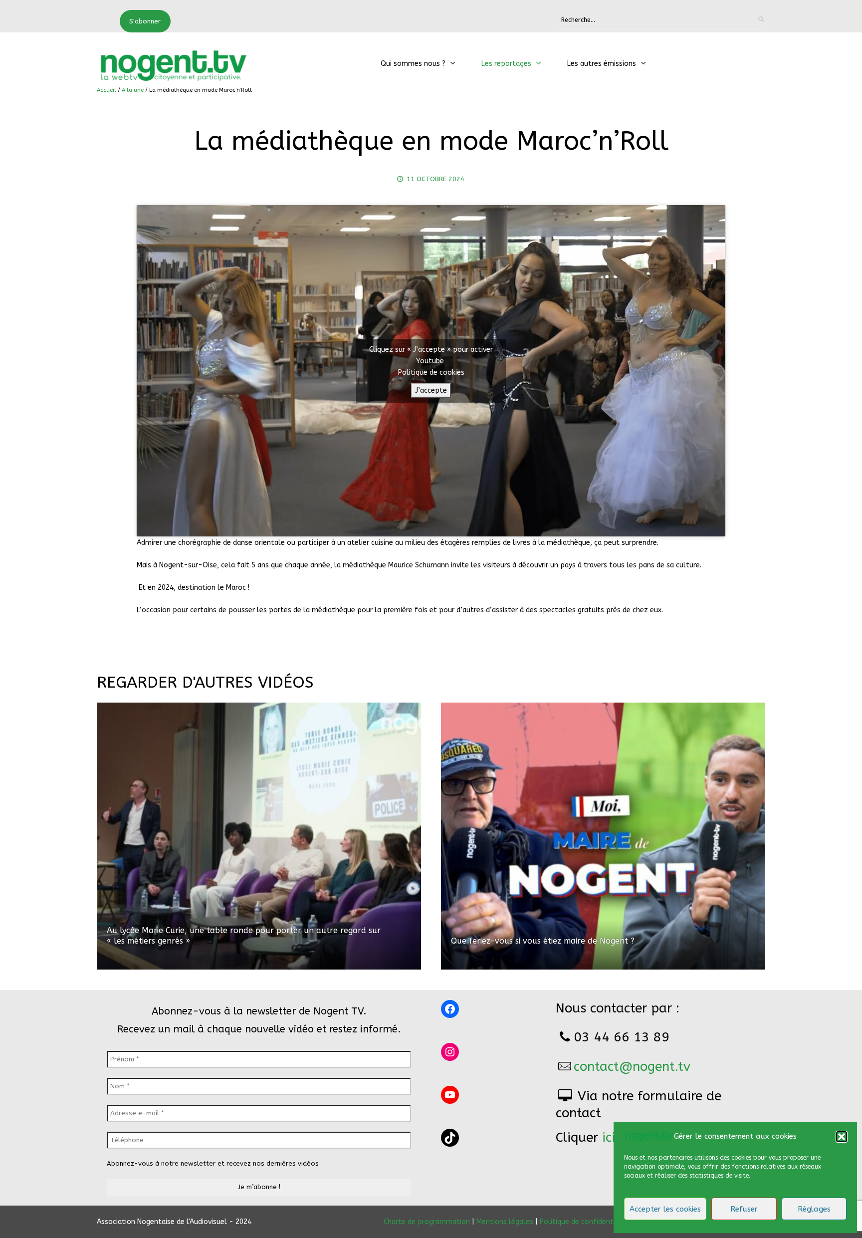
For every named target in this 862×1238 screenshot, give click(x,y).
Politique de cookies (431, 372)
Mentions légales (504, 1222)
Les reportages (506, 63)
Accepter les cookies (665, 1209)
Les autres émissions (601, 63)
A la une (133, 90)
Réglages (814, 1209)
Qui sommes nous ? (413, 63)
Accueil (106, 90)
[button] (842, 1137)
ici (608, 1137)
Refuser (744, 1209)
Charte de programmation (427, 1222)
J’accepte (431, 390)
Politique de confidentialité (585, 1222)
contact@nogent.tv (632, 1066)
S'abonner (145, 21)
